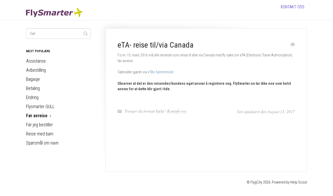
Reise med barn (39, 133)
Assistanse (36, 61)
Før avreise (37, 115)
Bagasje (33, 79)
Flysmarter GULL (40, 106)
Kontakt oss (292, 6)
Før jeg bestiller (39, 124)
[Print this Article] (293, 45)
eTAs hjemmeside (160, 72)
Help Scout (298, 182)
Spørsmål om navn (42, 143)
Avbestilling (36, 70)
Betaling (33, 88)
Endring (32, 97)
